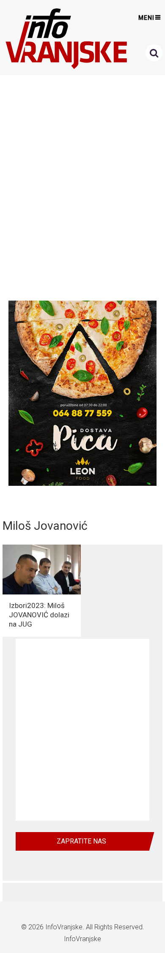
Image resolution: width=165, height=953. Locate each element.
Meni (146, 17)
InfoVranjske (63, 927)
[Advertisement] (82, 185)
